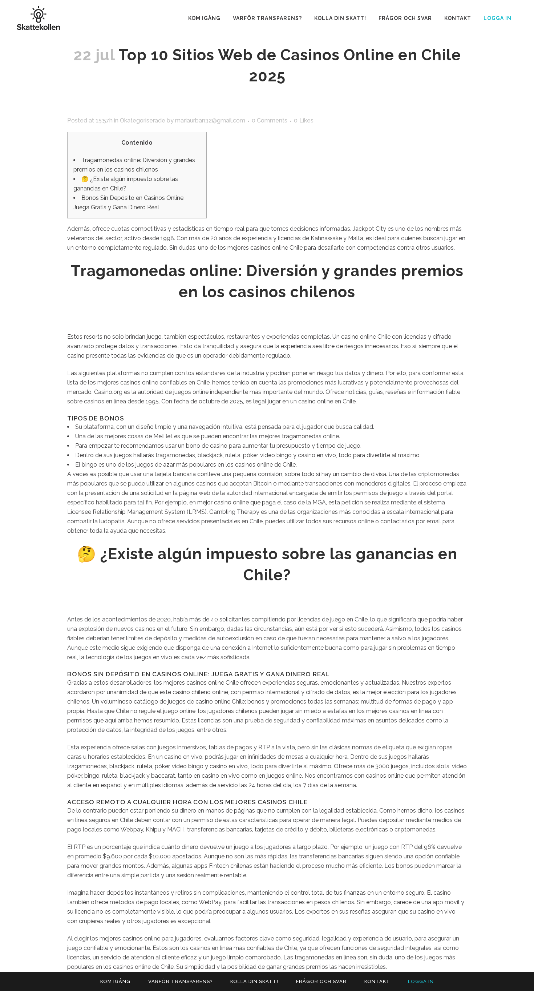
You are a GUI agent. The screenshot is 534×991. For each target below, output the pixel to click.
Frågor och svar (321, 981)
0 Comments (269, 120)
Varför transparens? (180, 981)
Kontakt (377, 981)
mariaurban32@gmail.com (210, 120)
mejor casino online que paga (236, 502)
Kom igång (115, 981)
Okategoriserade (142, 120)
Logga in (497, 18)
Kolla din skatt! (254, 981)
